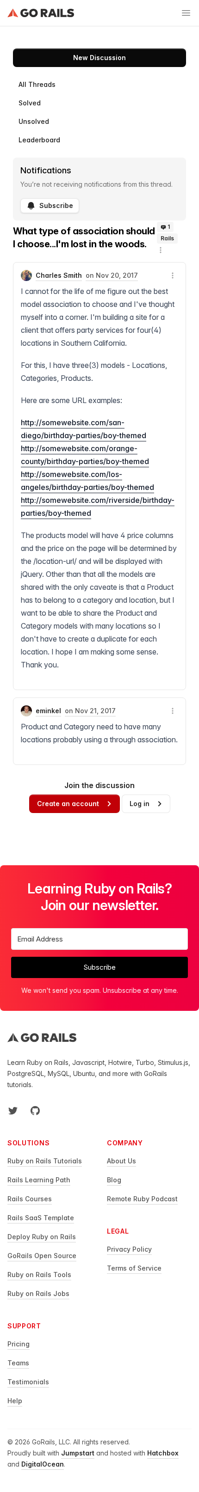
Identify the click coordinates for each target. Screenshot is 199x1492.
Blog (114, 1180)
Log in (139, 803)
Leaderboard (39, 140)
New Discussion (99, 57)
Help (14, 1401)
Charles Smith (59, 275)
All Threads (37, 84)
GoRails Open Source (41, 1256)
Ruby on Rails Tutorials (44, 1161)
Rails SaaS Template (40, 1218)
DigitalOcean (42, 1464)
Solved (30, 103)
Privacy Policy (129, 1249)
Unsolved (34, 121)
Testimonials (28, 1382)
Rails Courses (29, 1199)
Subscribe (56, 205)
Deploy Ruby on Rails (41, 1237)
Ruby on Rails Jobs (38, 1293)
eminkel (48, 711)
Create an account (68, 803)
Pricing (18, 1344)
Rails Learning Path (38, 1180)
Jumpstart (77, 1453)
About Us (121, 1161)
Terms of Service (134, 1268)
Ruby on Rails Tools (39, 1274)
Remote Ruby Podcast (142, 1199)
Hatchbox (163, 1453)
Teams (18, 1363)
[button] (160, 250)
